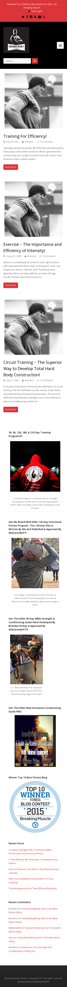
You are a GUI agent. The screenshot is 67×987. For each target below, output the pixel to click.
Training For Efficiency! (25, 136)
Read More (10, 167)
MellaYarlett (15, 927)
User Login (36, 11)
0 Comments (46, 141)
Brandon (29, 141)
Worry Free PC (42, 981)
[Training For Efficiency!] (33, 101)
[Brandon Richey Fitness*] (16, 39)
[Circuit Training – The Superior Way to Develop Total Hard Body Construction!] (33, 327)
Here (11, 937)
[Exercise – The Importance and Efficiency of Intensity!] (33, 209)
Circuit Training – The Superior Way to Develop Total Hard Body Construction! (32, 368)
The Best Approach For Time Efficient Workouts (33, 888)
